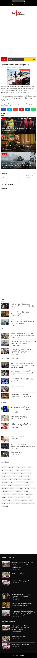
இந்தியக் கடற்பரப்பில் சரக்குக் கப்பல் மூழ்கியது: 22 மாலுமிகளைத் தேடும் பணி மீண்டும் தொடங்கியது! (17, 164)
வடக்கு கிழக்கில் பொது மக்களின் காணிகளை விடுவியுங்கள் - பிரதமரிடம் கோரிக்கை (22, 373)
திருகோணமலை (18, 485)
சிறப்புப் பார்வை (5, 482)
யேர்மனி (31, 500)
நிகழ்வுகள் (12, 488)
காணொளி (14, 476)
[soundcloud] (30, 4)
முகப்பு (4, 59)
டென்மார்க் (4, 485)
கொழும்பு (28, 476)
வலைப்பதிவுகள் (10, 503)
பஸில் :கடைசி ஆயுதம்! (17, 436)
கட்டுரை (29, 473)
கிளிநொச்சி (21, 476)
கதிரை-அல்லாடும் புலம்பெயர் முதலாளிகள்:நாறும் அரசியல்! (19, 417)
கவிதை (3, 476)
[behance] (21, 4)
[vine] (24, 4)
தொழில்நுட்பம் (5, 488)
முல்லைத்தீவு (16, 500)
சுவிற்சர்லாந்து (25, 482)
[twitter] (10, 4)
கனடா (8, 476)
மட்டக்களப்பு (20, 494)
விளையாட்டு (31, 503)
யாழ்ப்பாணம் (24, 500)
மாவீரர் (28, 497)
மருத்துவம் (4, 497)
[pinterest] (27, 4)
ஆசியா (23, 467)
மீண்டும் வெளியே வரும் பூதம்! (20, 581)
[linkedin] (15, 4)
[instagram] (18, 4)
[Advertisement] (18, 36)
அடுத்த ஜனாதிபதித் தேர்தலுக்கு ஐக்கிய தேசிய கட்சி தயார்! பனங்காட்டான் (22, 425)
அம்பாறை (11, 467)
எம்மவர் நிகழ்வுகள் (15, 473)
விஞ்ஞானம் (24, 503)
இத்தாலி (12, 470)
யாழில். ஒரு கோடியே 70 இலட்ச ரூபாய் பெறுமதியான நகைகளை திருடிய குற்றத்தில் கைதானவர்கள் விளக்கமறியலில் (22, 564)
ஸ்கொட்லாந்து (5, 506)
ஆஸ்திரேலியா (5, 470)
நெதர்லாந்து (26, 488)
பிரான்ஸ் (12, 491)
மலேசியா (10, 497)
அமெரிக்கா (4, 467)
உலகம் (26, 67)
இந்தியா (4, 154)
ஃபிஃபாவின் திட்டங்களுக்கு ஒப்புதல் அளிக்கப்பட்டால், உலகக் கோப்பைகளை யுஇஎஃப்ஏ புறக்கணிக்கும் (22, 351)
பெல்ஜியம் (13, 494)
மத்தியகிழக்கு (29, 494)
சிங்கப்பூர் (4, 479)
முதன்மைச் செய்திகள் (7, 500)
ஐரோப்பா (23, 473)
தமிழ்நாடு (10, 485)
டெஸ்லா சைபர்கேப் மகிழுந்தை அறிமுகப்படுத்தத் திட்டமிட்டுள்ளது (21, 395)
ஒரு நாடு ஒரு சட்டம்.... (17, 452)
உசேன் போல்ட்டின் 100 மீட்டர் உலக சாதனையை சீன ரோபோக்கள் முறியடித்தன (16, 129)
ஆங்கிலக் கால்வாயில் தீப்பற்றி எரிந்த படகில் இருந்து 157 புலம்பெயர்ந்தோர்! (23, 342)
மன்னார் (23, 497)
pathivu (22, 655)
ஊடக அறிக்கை (5, 473)
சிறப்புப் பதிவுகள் (27, 479)
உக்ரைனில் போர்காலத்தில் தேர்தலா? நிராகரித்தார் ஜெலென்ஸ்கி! (16, 147)
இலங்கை (23, 470)
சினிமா (18, 482)
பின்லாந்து (26, 491)
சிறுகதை (12, 482)
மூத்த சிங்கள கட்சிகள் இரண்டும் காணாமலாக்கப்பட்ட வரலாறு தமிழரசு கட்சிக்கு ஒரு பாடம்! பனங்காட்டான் (21, 409)
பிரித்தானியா (18, 491)
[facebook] (7, 4)
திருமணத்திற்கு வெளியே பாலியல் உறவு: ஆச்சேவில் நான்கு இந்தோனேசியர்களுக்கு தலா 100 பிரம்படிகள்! (23, 365)
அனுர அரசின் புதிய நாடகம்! (19, 386)
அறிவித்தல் (17, 467)
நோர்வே (33, 488)
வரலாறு (3, 503)
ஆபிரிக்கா (29, 467)
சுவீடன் (31, 482)
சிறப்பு (9, 479)
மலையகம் (17, 497)
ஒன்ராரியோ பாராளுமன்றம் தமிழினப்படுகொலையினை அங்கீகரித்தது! (23, 445)
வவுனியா (18, 503)
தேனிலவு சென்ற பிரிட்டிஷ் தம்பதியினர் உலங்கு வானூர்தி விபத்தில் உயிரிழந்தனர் (22, 334)
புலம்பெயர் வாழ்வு (5, 494)
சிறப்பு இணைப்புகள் (17, 479)
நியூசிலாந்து (19, 488)
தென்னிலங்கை (27, 485)
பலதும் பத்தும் (5, 491)
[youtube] (13, 4)
